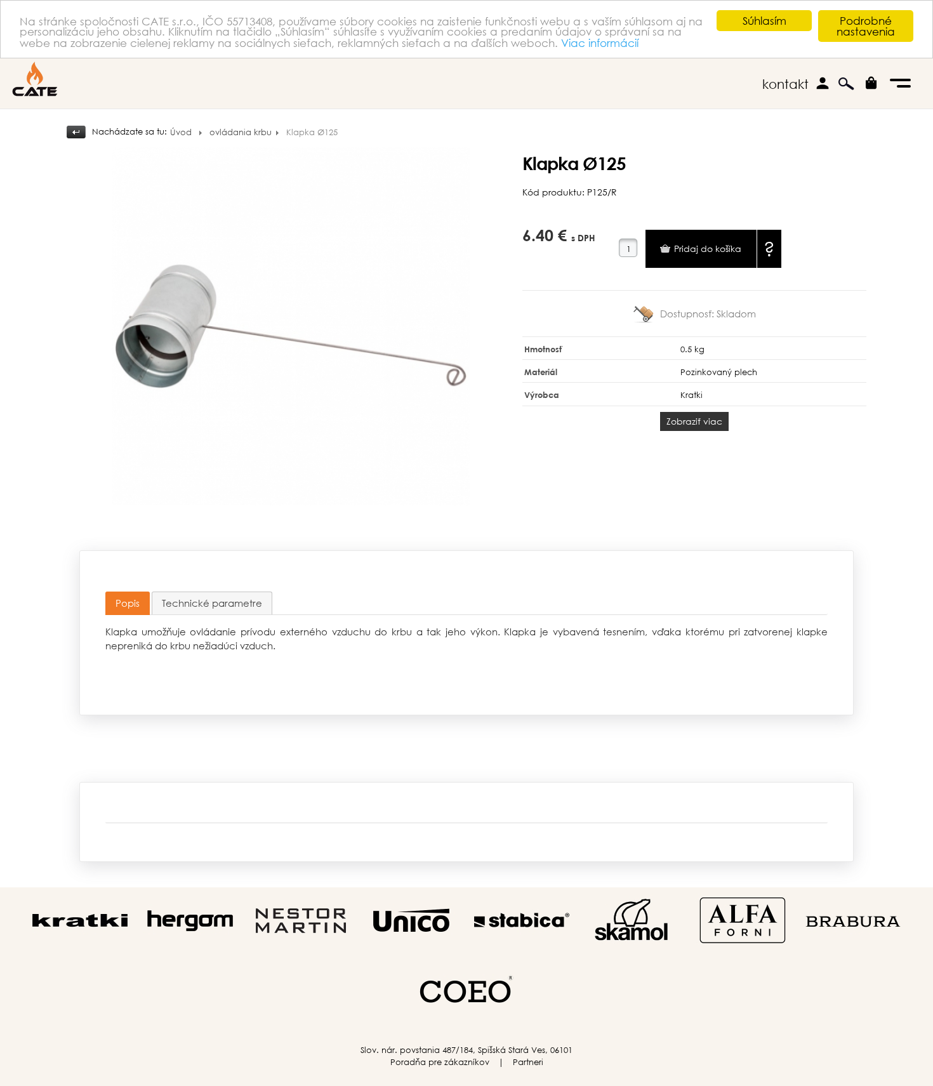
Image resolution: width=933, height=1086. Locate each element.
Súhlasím (764, 20)
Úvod (181, 132)
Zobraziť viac (694, 421)
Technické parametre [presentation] (212, 603)
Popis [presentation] (128, 603)
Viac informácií (600, 43)
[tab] (127, 603)
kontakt (785, 84)
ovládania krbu (240, 132)
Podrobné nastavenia (866, 26)
